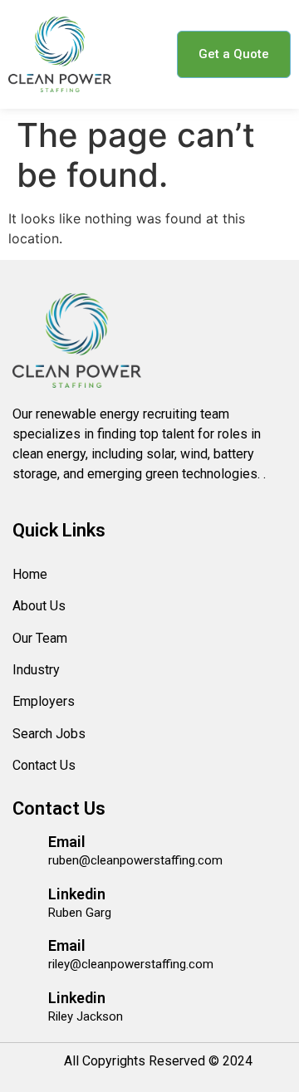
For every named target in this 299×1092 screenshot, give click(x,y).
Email (67, 841)
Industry (36, 670)
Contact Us (44, 765)
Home (29, 574)
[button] (142, 54)
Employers (43, 701)
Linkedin (76, 894)
